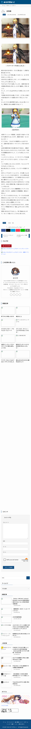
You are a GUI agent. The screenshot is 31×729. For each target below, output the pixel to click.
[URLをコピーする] (27, 230)
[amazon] (20, 295)
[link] (11, 295)
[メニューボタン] (29, 2)
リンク (15, 724)
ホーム (4, 722)
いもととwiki (4, 705)
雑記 (13, 724)
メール (4, 546)
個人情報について (19, 722)
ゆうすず (15, 278)
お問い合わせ (21, 724)
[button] (3, 230)
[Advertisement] (15, 437)
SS (13, 223)
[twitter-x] (14, 295)
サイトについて (10, 722)
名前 (4, 541)
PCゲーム (26, 722)
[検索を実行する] (28, 577)
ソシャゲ (9, 724)
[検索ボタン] (25, 2)
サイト (4, 552)
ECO (4, 14)
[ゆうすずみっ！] (8, 2)
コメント (6, 522)
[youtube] (17, 295)
